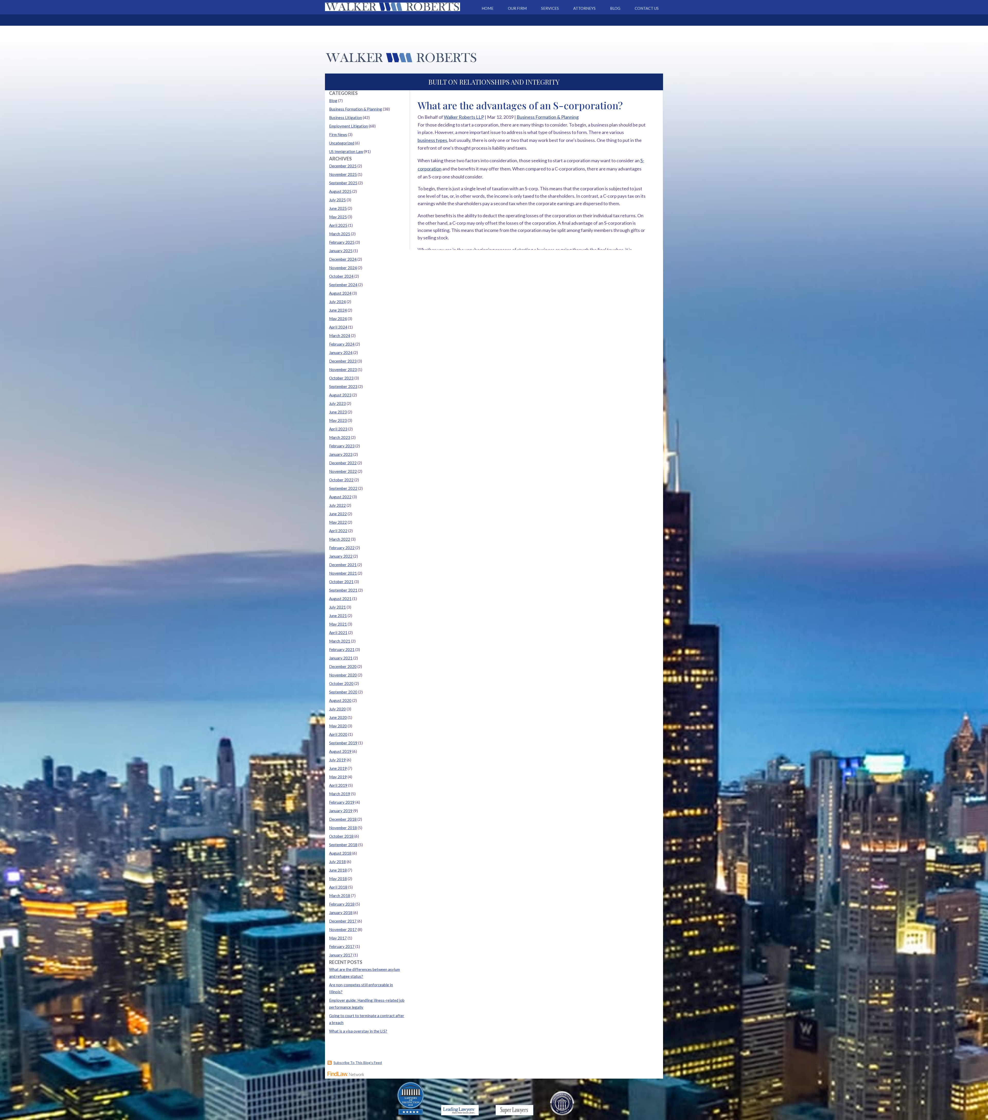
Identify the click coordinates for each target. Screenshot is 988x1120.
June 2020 (338, 717)
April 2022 (338, 530)
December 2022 (343, 462)
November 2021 (343, 573)
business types (432, 140)
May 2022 (338, 522)
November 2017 (343, 929)
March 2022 (339, 539)
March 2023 (339, 437)
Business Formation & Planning (548, 117)
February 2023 (342, 446)
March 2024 (339, 335)
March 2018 (339, 895)
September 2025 (343, 182)
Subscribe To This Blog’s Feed (357, 1062)
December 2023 (343, 361)
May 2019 (338, 776)
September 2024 (343, 284)
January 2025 (340, 250)
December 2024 (343, 259)
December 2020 (343, 666)
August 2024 (340, 293)
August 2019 (340, 751)
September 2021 (343, 590)
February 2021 (342, 649)
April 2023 (338, 429)
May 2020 (338, 726)
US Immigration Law (346, 151)
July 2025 (337, 199)
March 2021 (339, 641)
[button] (983, 1083)
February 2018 (342, 904)
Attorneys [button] (584, 8)
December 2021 (343, 564)
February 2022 (342, 547)
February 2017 (342, 946)
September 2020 (343, 692)
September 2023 (343, 386)
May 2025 (338, 216)
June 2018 (338, 870)
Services (550, 8)
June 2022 (338, 513)
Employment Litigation (348, 126)
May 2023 (338, 420)
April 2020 (338, 734)
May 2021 (338, 624)
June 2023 (338, 412)
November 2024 (343, 267)
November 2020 (343, 675)
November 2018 (343, 827)
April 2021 (338, 632)
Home (487, 8)
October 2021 (341, 581)
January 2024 (340, 352)
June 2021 (338, 615)
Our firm (517, 8)
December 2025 (343, 166)
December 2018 (343, 819)
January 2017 (340, 955)
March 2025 (339, 233)
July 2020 (337, 709)
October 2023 (341, 378)
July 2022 (337, 505)
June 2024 (338, 310)
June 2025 (338, 208)
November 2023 (343, 369)
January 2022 (340, 556)
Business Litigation (345, 117)
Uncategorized (341, 143)
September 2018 (343, 844)
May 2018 (338, 878)
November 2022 (343, 471)
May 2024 (338, 318)
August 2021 (340, 598)
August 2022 (340, 496)
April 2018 (338, 887)
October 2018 (341, 836)
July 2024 (337, 301)
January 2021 (340, 658)
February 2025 (342, 242)
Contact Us (647, 8)
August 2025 (340, 191)
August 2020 (340, 700)
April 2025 (338, 225)
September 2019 (343, 742)
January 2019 (340, 810)
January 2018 (340, 912)
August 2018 (340, 853)
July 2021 (337, 607)
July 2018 (337, 861)
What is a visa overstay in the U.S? (358, 1031)
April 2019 (338, 785)
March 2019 (339, 793)
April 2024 (338, 327)
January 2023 (340, 454)
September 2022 (343, 488)
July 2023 (337, 403)
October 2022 (341, 479)
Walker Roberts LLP (464, 117)
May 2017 (338, 938)
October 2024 (341, 276)
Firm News (338, 134)
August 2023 (340, 395)
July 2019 (337, 759)
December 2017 (343, 921)
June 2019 (338, 768)
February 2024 (342, 344)
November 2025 (343, 174)
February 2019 (342, 802)
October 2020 (341, 683)
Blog (615, 8)
